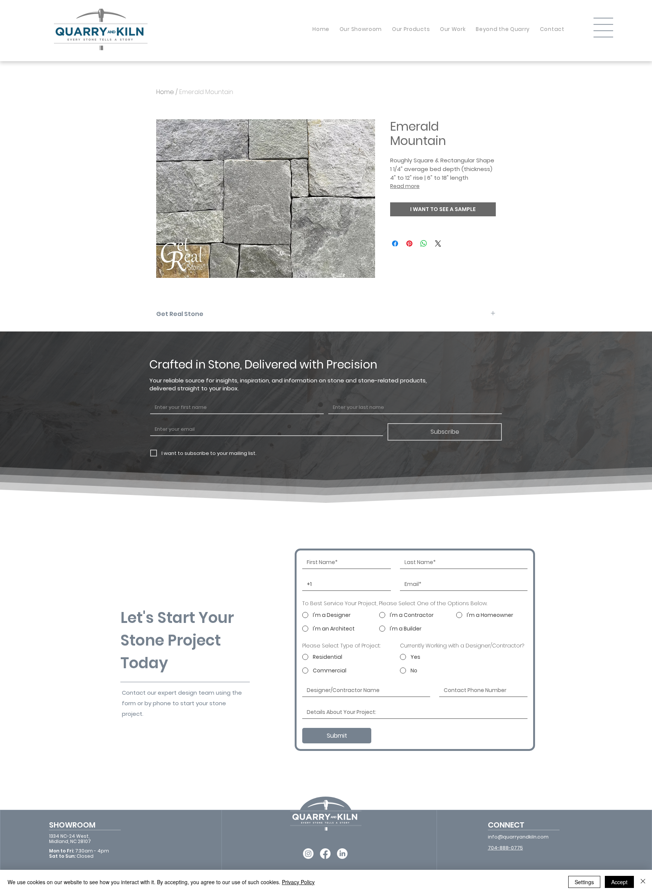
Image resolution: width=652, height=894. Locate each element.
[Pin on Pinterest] (409, 243)
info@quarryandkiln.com (518, 837)
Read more (405, 186)
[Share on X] (438, 243)
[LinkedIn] (342, 853)
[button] (603, 27)
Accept (619, 882)
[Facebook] (325, 853)
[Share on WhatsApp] (423, 243)
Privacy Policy (298, 882)
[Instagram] (308, 853)
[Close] (642, 882)
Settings (584, 882)
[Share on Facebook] (395, 243)
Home (165, 92)
